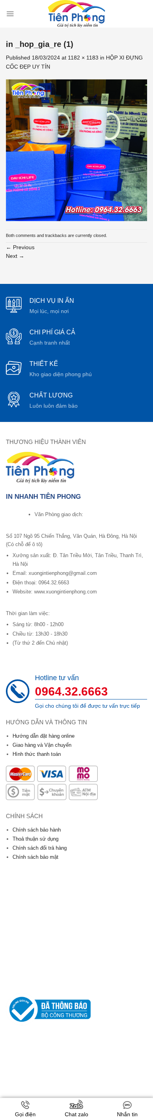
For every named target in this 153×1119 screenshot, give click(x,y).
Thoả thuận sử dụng (35, 839)
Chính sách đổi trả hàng (40, 848)
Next (15, 256)
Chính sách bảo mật (35, 857)
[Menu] (10, 14)
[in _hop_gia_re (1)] (76, 150)
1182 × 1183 (83, 57)
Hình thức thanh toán (37, 754)
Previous (20, 247)
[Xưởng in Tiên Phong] (76, 14)
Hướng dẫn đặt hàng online (44, 736)
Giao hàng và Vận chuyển (42, 745)
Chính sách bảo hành (37, 830)
